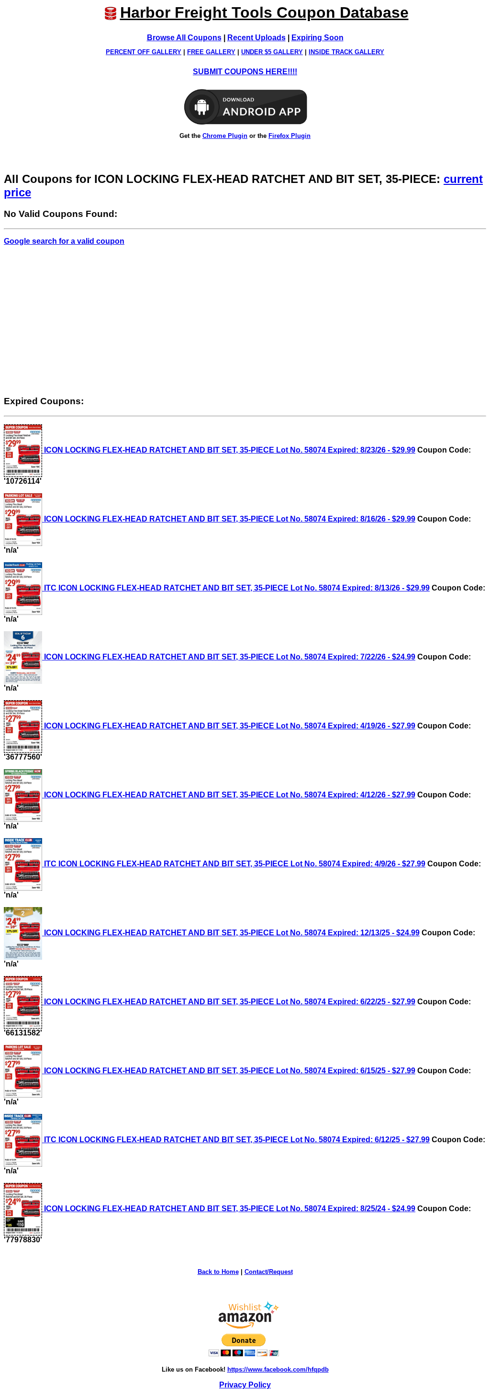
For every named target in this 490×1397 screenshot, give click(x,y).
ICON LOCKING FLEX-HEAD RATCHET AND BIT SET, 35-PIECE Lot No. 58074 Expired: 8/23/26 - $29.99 (228, 450)
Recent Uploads (256, 38)
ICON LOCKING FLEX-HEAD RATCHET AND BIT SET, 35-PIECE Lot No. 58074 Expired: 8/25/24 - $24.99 (228, 1208)
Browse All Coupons (184, 38)
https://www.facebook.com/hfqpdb (278, 1369)
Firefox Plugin (289, 135)
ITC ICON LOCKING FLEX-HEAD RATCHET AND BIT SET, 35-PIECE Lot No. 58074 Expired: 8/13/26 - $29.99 (236, 588)
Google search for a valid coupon (64, 241)
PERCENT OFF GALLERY (143, 52)
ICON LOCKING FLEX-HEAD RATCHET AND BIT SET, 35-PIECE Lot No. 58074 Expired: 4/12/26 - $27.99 (228, 795)
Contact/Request (269, 1271)
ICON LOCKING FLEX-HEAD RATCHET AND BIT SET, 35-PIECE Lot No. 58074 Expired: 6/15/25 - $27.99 (228, 1071)
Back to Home (218, 1271)
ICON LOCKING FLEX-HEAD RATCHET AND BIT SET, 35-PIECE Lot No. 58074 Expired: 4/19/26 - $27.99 (228, 726)
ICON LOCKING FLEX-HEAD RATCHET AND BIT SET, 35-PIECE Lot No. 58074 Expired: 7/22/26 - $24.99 (228, 657)
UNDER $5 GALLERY (272, 52)
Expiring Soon (317, 38)
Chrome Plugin (224, 135)
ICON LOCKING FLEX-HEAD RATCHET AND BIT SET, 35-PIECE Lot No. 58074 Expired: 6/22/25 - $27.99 (228, 1002)
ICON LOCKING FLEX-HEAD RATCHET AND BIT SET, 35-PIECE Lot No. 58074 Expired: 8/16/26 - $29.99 (228, 519)
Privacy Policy (245, 1385)
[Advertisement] (245, 320)
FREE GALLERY (211, 52)
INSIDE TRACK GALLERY (346, 52)
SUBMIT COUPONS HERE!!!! (245, 72)
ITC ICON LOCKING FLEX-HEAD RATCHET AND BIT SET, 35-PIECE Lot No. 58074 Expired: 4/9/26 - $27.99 (233, 864)
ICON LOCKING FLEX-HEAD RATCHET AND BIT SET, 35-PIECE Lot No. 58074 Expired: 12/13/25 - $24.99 (231, 933)
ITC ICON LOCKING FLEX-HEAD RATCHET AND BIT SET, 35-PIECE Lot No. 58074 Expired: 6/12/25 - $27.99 (236, 1140)
